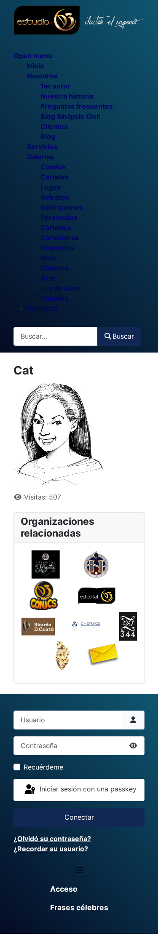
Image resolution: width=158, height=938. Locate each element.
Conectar (79, 817)
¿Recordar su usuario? (50, 848)
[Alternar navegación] (79, 870)
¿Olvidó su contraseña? (52, 838)
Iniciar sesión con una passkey (87, 789)
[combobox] (55, 336)
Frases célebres (79, 907)
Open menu (32, 55)
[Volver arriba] (143, 922)
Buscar (123, 336)
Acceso (64, 889)
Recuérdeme (43, 767)
